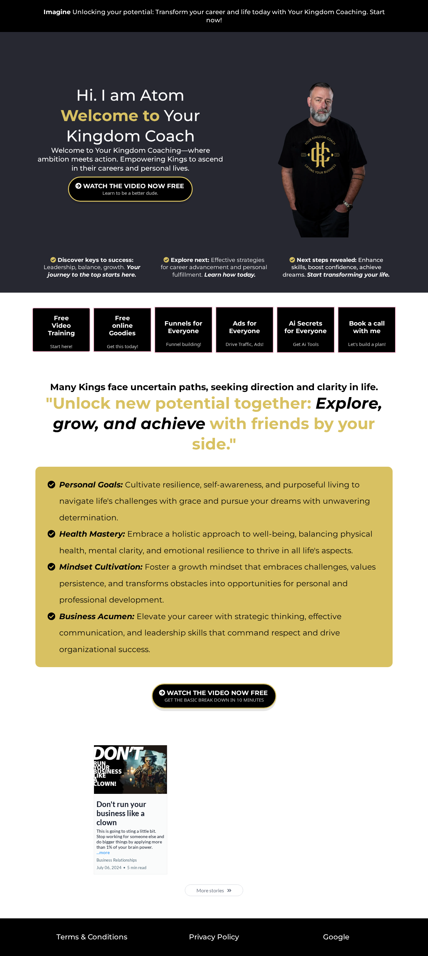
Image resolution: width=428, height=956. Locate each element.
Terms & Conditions (92, 936)
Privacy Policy (214, 936)
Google (336, 936)
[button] (130, 809)
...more (103, 852)
